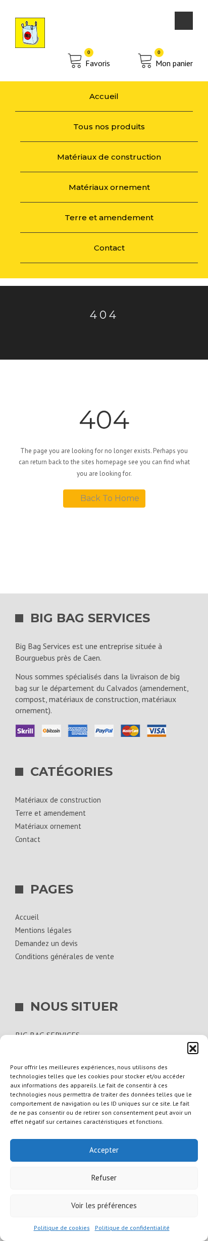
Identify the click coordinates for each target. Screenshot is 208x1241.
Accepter (104, 1150)
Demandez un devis (46, 943)
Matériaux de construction (109, 157)
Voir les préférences (104, 1205)
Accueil (104, 96)
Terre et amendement (109, 217)
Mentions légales (43, 930)
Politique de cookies (62, 1227)
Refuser (104, 1177)
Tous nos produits (109, 126)
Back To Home (109, 498)
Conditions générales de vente (64, 956)
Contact (109, 248)
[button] (193, 1048)
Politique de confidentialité (132, 1227)
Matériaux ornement (109, 187)
